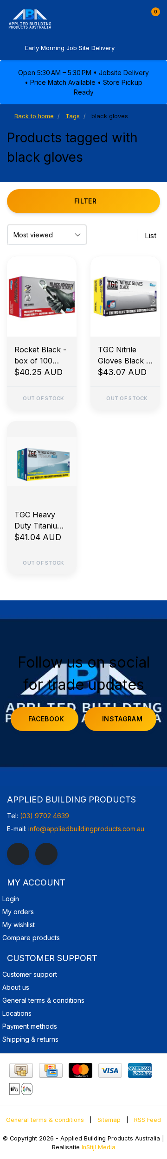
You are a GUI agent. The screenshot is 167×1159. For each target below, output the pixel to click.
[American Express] (140, 1070)
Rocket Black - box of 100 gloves (40, 355)
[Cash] (21, 1070)
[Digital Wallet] (21, 1089)
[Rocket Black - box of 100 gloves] (42, 296)
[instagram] (46, 854)
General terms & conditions (45, 1119)
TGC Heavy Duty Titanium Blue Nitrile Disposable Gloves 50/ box (41, 520)
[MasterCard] (80, 1070)
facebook (46, 719)
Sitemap (109, 1119)
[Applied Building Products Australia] (48, 18)
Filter (85, 201)
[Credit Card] (51, 1070)
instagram (122, 719)
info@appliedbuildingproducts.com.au (86, 829)
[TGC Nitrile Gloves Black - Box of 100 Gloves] (125, 296)
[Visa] (110, 1070)
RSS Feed (147, 1119)
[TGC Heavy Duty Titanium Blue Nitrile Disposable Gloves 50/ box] (42, 461)
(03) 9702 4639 (44, 816)
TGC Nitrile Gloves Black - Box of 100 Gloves (123, 355)
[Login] (133, 16)
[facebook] (18, 854)
